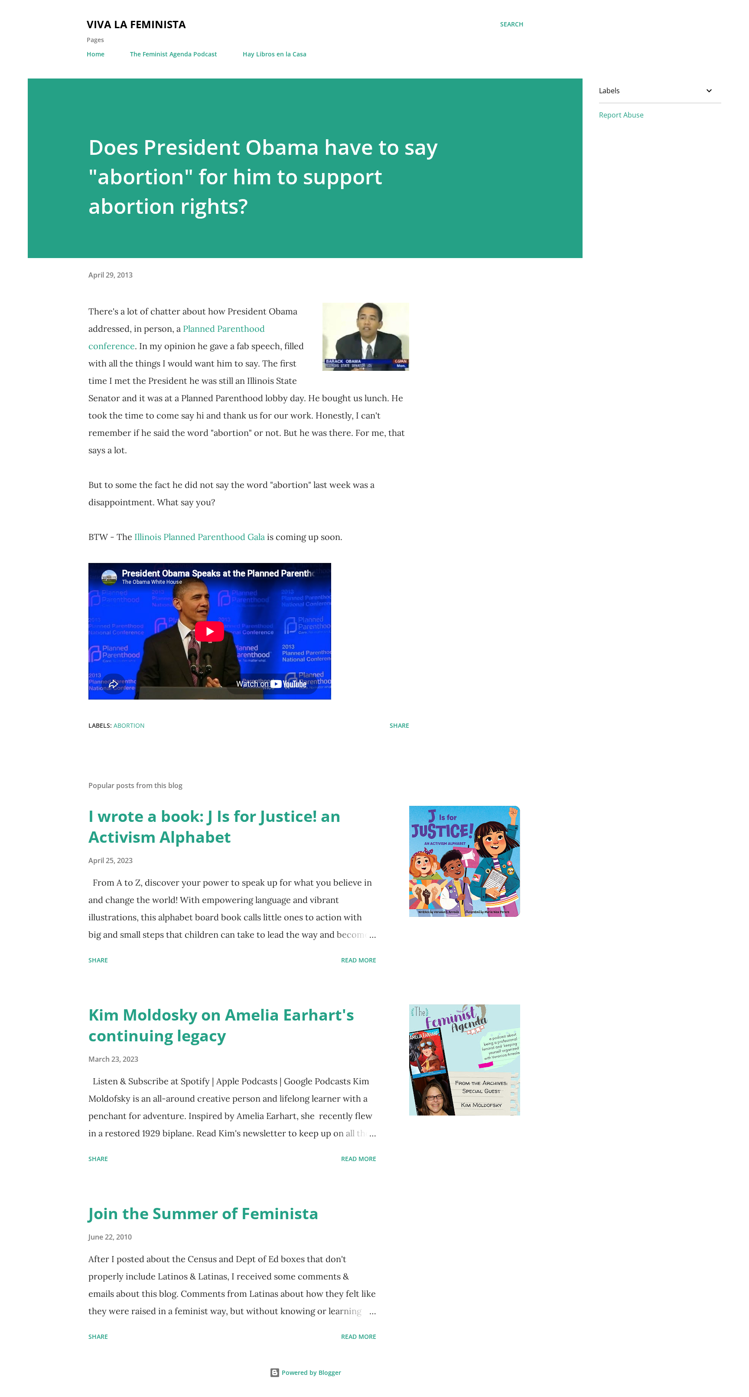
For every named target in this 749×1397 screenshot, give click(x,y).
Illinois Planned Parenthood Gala (200, 536)
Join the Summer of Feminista (203, 1213)
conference (111, 345)
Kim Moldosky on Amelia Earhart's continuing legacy (221, 1025)
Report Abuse (621, 115)
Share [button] (399, 725)
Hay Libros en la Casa (274, 54)
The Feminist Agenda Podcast (173, 54)
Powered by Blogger (310, 1372)
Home (95, 54)
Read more (358, 960)
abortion (129, 725)
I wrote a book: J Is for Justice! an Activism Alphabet (214, 826)
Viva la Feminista (136, 24)
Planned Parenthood (224, 328)
